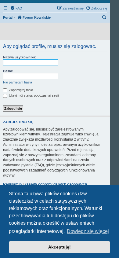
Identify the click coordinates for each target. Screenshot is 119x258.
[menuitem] (16, 8)
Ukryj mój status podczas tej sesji (33, 95)
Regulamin (12, 184)
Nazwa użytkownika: (19, 57)
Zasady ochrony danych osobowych (55, 184)
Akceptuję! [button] (59, 247)
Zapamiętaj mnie (20, 90)
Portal (8, 17)
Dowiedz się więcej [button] (88, 231)
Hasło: (8, 71)
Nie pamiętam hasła (17, 82)
